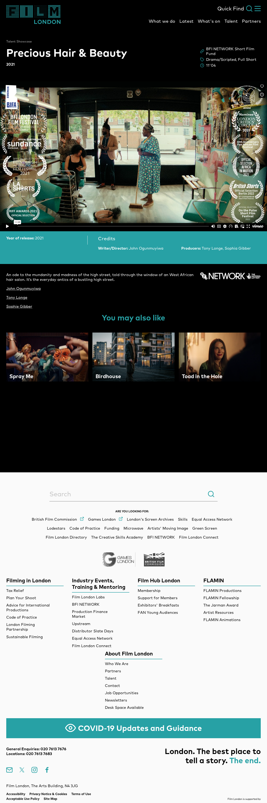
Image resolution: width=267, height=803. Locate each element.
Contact (112, 685)
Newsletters (116, 700)
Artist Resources (218, 612)
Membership (149, 590)
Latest (186, 21)
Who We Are (116, 663)
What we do (162, 21)
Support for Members (158, 597)
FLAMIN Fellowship (221, 597)
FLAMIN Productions (222, 590)
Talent (231, 21)
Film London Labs (88, 597)
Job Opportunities (121, 692)
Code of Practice (21, 617)
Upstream (81, 623)
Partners (251, 21)
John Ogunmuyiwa (23, 288)
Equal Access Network (92, 638)
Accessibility (15, 794)
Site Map (50, 799)
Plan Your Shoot (21, 597)
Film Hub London (159, 580)
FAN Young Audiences (158, 612)
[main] (133, 240)
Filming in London (28, 580)
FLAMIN (213, 580)
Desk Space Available (124, 707)
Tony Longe (16, 297)
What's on (209, 21)
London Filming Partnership (20, 627)
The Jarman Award (220, 605)
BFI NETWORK (85, 604)
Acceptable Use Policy (22, 799)
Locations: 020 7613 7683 (29, 753)
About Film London (129, 653)
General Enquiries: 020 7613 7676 (36, 749)
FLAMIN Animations (222, 619)
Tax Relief (15, 590)
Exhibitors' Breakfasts (158, 605)
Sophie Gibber (19, 306)
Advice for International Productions (28, 607)
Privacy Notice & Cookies (48, 794)
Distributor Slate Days (92, 631)
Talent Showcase (19, 41)
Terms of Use (81, 794)
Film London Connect (91, 645)
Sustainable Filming (24, 636)
